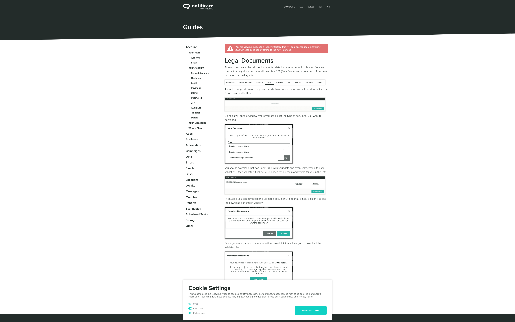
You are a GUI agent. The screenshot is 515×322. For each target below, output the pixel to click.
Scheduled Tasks (197, 214)
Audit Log (196, 107)
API (328, 7)
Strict (195, 304)
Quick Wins (289, 7)
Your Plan (194, 52)
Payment (196, 87)
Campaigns (193, 151)
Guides (311, 7)
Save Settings (310, 310)
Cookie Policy (286, 296)
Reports (191, 203)
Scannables (193, 208)
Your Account (196, 68)
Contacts (196, 78)
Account (191, 47)
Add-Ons (196, 57)
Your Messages (197, 122)
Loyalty (190, 185)
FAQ (301, 7)
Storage (191, 220)
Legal (194, 82)
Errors (190, 162)
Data (189, 157)
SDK (320, 7)
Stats (194, 62)
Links (189, 174)
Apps (189, 133)
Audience (192, 139)
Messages (192, 191)
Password (196, 97)
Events (190, 168)
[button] (289, 7)
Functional (198, 308)
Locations (192, 180)
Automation (193, 145)
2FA (193, 102)
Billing (194, 92)
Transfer (195, 112)
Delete (194, 117)
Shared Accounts (200, 73)
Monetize (192, 197)
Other (189, 226)
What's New (195, 128)
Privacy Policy (306, 296)
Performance (199, 313)
